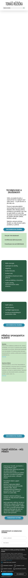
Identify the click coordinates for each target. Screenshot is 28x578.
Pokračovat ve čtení (14, 518)
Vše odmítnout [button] (20, 574)
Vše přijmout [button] (7, 574)
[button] (14, 571)
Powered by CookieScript (6, 576)
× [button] (26, 548)
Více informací (9, 560)
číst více (4, 356)
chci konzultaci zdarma (14, 229)
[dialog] (14, 562)
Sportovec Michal (6, 363)
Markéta (4, 344)
